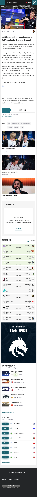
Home (2, 7)
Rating (10, 479)
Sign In (18, 228)
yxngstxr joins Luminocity (10, 172)
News (8, 7)
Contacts (16, 479)
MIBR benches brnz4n (8, 148)
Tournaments (25, 7)
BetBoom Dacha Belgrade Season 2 (21, 123)
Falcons (16, 127)
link (22, 103)
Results (33, 240)
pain (9, 123)
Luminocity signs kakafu (9, 195)
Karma (4, 479)
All (28, 240)
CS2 (22, 127)
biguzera (10, 127)
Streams (15, 7)
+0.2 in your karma (6, 116)
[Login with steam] (34, 2)
